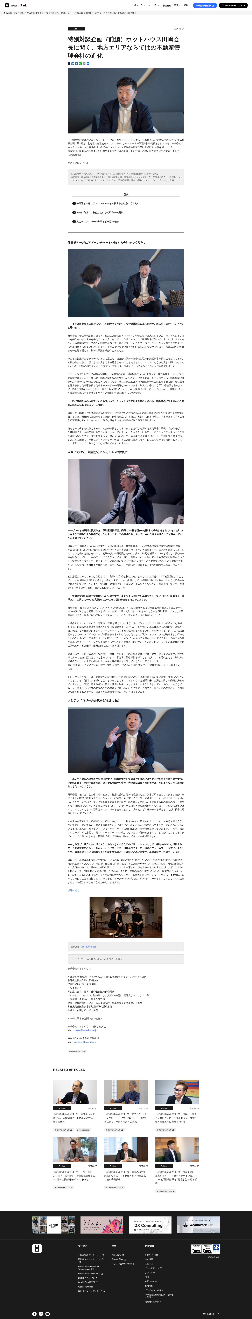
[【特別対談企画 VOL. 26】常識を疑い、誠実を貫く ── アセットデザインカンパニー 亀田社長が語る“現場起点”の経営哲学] (177, 1149)
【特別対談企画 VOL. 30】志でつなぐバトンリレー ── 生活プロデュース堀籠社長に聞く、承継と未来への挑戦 (126, 1117)
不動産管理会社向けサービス (91, 1254)
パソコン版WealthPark (123, 1263)
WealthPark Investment (90, 1273)
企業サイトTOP (152, 1254)
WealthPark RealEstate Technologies (88, 1267)
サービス (152, 5)
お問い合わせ (151, 1281)
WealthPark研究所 (88, 1282)
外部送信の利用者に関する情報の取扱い (159, 1296)
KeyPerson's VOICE (78, 1051)
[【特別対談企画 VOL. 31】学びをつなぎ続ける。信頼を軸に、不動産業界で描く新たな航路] (75, 1092)
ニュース (138, 5)
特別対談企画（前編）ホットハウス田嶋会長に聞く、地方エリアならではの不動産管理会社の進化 (91, 13)
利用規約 (149, 1285)
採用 (176, 5)
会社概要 (167, 5)
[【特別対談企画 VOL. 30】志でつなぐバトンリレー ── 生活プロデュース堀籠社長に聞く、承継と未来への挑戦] (126, 1092)
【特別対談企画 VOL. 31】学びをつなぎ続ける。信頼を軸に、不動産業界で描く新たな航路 (74, 1117)
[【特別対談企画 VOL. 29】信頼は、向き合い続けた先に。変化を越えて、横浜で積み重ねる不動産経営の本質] (177, 1092)
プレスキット (151, 1272)
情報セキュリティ (153, 1301)
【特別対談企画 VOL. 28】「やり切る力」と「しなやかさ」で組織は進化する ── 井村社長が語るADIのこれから (74, 1175)
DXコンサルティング (87, 1277)
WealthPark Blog (85, 1286)
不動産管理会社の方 (205, 5)
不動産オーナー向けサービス (91, 1260)
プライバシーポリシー (155, 1290)
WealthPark (11, 13)
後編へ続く (73, 890)
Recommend (84, 1130)
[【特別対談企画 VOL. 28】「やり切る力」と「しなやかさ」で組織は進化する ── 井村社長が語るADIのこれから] (75, 1149)
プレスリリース (153, 1268)
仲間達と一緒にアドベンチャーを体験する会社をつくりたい (108, 203)
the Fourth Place (88, 946)
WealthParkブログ (35, 13)
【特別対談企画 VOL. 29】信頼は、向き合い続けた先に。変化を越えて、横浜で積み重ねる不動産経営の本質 (176, 1117)
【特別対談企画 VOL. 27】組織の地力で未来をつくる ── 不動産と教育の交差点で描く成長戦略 (125, 1175)
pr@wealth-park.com (85, 1042)
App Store (118, 1254)
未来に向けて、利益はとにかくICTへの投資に (101, 212)
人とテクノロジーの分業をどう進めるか (98, 221)
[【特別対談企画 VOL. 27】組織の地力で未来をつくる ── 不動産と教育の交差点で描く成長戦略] (126, 1149)
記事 (186, 5)
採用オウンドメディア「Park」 (92, 1291)
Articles (76, 28)
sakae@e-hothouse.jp (85, 1030)
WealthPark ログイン (233, 5)
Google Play (119, 1259)
